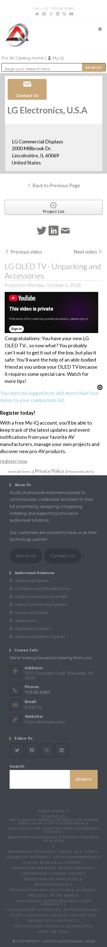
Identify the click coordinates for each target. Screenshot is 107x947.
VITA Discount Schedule (32, 910)
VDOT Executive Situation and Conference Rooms (54, 830)
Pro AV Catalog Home (23, 58)
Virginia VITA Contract (51, 920)
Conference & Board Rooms (52, 873)
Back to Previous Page (56, 185)
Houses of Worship (31, 612)
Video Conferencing (75, 857)
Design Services (75, 868)
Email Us (33, 707)
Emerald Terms (19, 472)
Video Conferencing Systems (41, 604)
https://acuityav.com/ (45, 722)
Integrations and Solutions (40, 890)
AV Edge (84, 890)
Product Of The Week (51, 895)
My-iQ (57, 58)
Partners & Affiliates (31, 851)
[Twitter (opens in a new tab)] (37, 14)
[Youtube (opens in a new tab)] (70, 14)
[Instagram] (46, 750)
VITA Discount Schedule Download (51, 926)
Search (17, 766)
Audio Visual (51, 811)
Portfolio (53, 816)
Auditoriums (25, 620)
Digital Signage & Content (51, 862)
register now (13, 461)
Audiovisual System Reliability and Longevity (53, 902)
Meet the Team (53, 931)
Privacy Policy (49, 471)
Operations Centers (32, 628)
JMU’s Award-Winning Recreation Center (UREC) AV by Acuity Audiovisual (53, 821)
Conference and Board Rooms (42, 588)
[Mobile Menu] (100, 29)
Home (89, 851)
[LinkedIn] (61, 750)
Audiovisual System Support (40, 636)
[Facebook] (31, 750)
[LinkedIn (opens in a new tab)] (57, 14)
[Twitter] (17, 750)
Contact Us (62, 555)
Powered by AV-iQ (81, 472)
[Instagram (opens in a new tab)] (51, 14)
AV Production (79, 910)
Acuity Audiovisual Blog (37, 915)
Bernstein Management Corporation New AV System (53, 839)
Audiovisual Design (32, 580)
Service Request (51, 884)
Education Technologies (51, 879)
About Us (26, 555)
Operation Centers (32, 868)
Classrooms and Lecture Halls (41, 596)
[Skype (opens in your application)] (64, 14)
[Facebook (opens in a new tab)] (44, 14)
